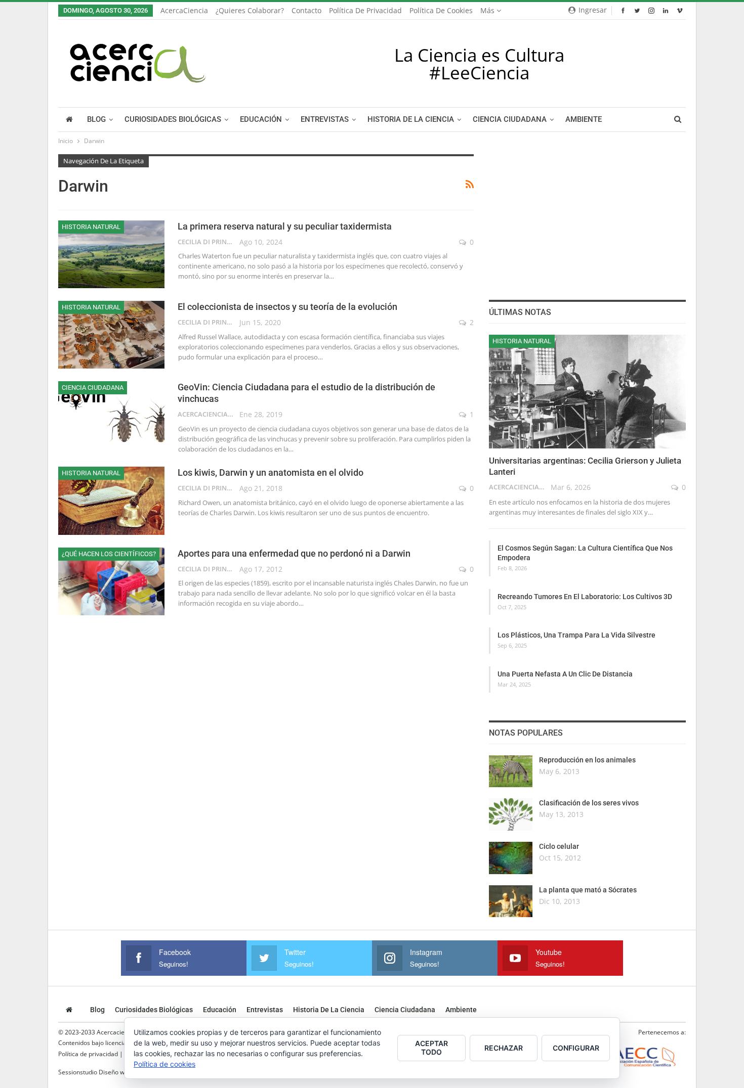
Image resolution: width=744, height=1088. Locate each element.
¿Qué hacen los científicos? (109, 554)
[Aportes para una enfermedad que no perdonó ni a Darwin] (111, 581)
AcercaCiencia (184, 10)
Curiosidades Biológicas (173, 119)
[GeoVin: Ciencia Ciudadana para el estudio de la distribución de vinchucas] (111, 415)
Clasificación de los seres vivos (589, 803)
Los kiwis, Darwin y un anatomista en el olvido (270, 472)
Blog (96, 119)
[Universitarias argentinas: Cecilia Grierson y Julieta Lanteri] (587, 392)
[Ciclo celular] (510, 858)
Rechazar (503, 1048)
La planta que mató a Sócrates (588, 890)
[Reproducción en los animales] (510, 771)
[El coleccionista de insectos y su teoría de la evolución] (111, 335)
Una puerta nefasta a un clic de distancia (565, 674)
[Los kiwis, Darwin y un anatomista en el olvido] (111, 500)
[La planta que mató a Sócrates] (510, 901)
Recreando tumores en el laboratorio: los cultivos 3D (585, 597)
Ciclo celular (559, 846)
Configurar (576, 1048)
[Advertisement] (587, 217)
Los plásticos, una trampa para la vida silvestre (576, 635)
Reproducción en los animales (587, 760)
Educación (261, 119)
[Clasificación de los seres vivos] (510, 814)
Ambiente (583, 119)
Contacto (306, 10)
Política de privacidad (365, 10)
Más (488, 10)
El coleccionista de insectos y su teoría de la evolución (287, 306)
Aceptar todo (431, 1047)
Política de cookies (441, 10)
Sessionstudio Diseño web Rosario (106, 1072)
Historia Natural (91, 227)
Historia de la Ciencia (410, 119)
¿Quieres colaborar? (250, 10)
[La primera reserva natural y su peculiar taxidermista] (111, 254)
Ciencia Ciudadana (510, 119)
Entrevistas (325, 119)
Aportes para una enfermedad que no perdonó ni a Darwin (294, 553)
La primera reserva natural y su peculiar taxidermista (285, 226)
